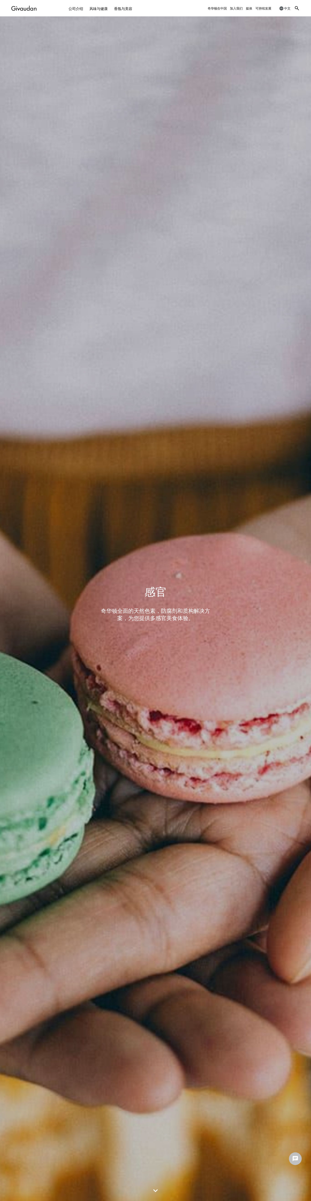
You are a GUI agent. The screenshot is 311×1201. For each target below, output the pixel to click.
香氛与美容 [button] (123, 8)
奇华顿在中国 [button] (217, 8)
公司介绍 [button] (76, 8)
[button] (297, 8)
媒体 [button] (249, 8)
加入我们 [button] (236, 8)
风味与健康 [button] (98, 8)
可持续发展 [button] (263, 8)
